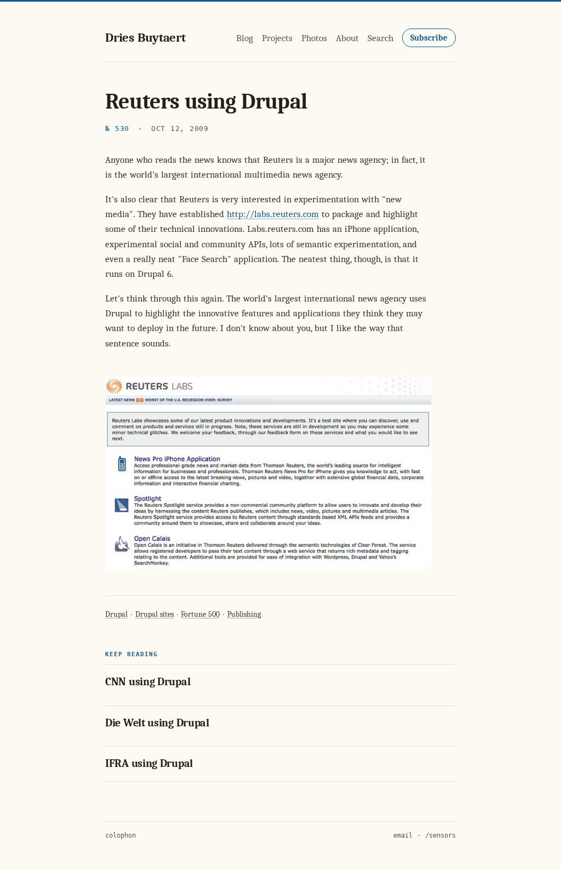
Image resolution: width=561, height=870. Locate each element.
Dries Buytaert (145, 37)
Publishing (244, 614)
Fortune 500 (200, 614)
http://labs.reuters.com (273, 214)
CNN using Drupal (147, 681)
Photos (314, 38)
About (347, 38)
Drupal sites (154, 614)
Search (380, 38)
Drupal (116, 614)
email (403, 835)
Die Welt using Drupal (157, 723)
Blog (244, 38)
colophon (120, 835)
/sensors (440, 835)
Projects (277, 38)
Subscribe (429, 38)
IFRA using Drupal (149, 763)
